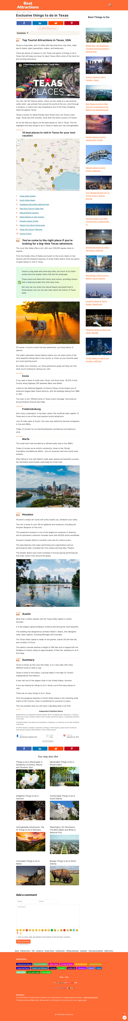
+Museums (82, 968)
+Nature (91, 968)
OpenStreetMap (70, 190)
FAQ (33, 951)
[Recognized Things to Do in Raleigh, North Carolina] (99, 271)
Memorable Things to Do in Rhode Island (62, 763)
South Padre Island (27, 200)
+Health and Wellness (39, 968)
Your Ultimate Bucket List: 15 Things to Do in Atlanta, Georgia (97, 196)
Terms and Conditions (96, 951)
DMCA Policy (108, 951)
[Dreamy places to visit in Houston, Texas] (99, 72)
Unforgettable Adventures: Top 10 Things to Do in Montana (30, 828)
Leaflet (47, 190)
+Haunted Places (23, 968)
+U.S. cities (21, 972)
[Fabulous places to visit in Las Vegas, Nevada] (99, 325)
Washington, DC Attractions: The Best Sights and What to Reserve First (63, 830)
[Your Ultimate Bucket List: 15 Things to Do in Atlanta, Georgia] (99, 188)
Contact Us (39, 951)
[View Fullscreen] (18, 147)
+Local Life (71, 968)
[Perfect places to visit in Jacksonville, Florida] (99, 132)
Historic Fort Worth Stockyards (32, 225)
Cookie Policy (60, 951)
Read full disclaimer (91, 997)
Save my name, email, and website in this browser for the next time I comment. (44, 937)
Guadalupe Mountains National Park (34, 204)
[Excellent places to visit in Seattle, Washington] (99, 297)
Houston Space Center (29, 221)
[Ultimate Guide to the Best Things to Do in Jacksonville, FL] (99, 214)
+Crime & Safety (67, 964)
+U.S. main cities (33, 972)
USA (66, 977)
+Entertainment (81, 964)
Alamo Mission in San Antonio (32, 217)
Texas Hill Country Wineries (31, 229)
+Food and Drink (95, 964)
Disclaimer (83, 951)
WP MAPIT (59, 190)
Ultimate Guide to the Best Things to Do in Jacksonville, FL (97, 222)
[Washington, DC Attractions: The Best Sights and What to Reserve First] (99, 41)
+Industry (61, 968)
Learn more (82, 1000)
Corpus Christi (25, 234)
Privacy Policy (49, 951)
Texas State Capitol (28, 196)
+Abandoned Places (24, 964)
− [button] (18, 143)
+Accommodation (40, 964)
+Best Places (54, 964)
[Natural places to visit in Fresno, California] (99, 163)
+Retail (98, 968)
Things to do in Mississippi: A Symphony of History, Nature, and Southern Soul (29, 765)
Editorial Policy (25, 951)
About (17, 951)
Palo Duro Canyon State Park (32, 209)
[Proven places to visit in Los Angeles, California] (99, 354)
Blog (61, 977)
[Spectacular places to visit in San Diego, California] (99, 243)
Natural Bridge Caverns (29, 213)
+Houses (52, 968)
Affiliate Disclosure (72, 951)
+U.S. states (48, 741)
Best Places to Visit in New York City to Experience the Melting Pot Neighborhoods (97, 107)
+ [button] (18, 141)
